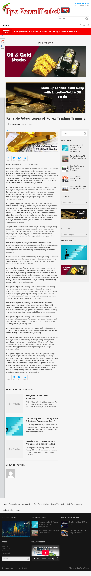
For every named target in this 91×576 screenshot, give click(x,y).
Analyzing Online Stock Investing (37, 397)
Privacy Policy (14, 504)
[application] (45, 553)
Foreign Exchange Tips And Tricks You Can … (78, 157)
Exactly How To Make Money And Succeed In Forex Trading (40, 442)
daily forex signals (74, 504)
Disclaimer (5, 551)
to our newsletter (82, 4)
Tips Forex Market (41, 504)
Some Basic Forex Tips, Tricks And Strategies (76, 178)
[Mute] (53, 558)
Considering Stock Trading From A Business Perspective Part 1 (42, 419)
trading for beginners (11, 510)
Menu (5, 25)
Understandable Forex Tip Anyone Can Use (78, 187)
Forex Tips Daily (58, 504)
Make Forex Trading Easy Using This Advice (78, 531)
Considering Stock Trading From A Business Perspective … (76, 148)
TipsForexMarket (83, 568)
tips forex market (8, 568)
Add (8, 130)
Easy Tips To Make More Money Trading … (77, 168)
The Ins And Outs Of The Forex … (78, 523)
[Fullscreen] (56, 558)
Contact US (27, 504)
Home (4, 504)
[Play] (34, 558)
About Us (5, 546)
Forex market (15, 124)
